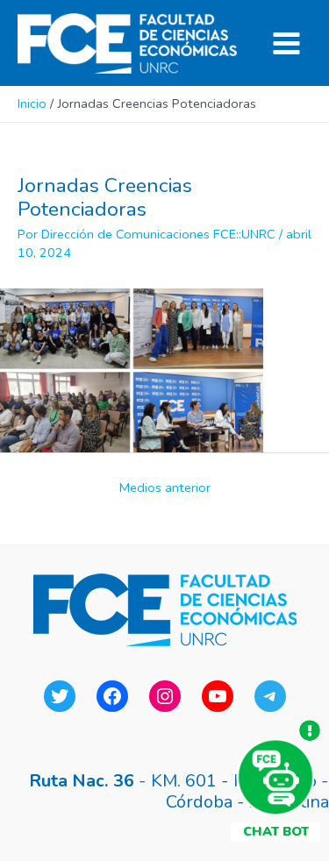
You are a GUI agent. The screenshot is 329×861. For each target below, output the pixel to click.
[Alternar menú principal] (286, 43)
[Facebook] (112, 696)
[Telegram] (270, 696)
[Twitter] (59, 696)
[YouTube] (217, 696)
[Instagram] (165, 696)
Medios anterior (165, 487)
